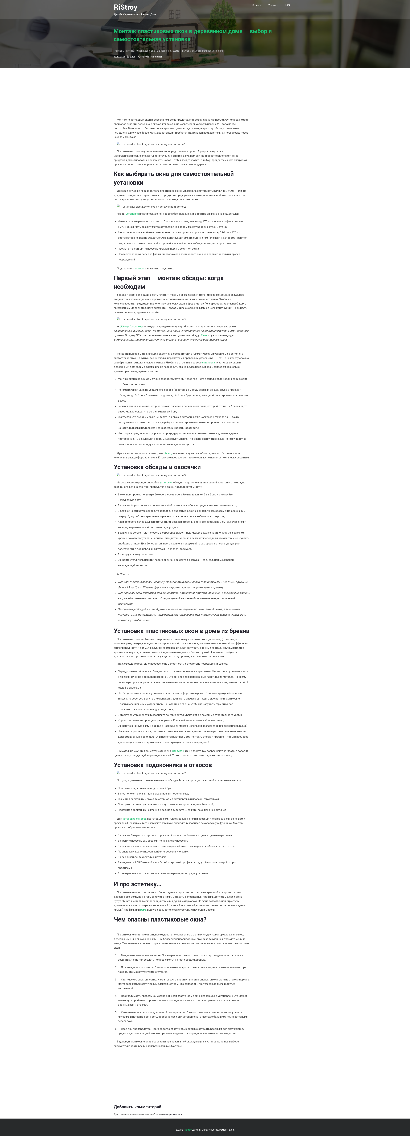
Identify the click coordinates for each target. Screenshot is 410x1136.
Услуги (272, 5)
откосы (139, 268)
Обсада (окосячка (131, 326)
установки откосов (135, 818)
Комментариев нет (151, 56)
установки (208, 362)
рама (143, 909)
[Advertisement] (182, 90)
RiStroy (125, 7)
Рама (204, 335)
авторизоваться (173, 1114)
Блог (287, 5)
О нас (255, 5)
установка (132, 213)
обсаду (168, 453)
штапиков (178, 751)
